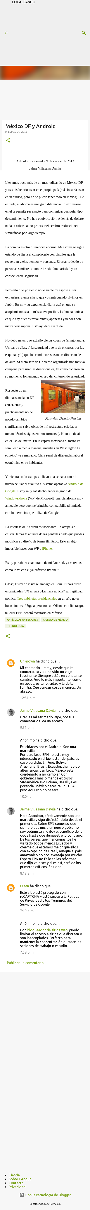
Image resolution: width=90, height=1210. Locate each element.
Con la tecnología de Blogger (47, 1195)
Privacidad (17, 1187)
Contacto (16, 1183)
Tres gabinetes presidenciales (37, 598)
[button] (7, 141)
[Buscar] (84, 33)
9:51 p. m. (27, 727)
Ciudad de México (55, 619)
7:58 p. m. (27, 952)
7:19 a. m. (27, 911)
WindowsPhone (16, 498)
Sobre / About (20, 1179)
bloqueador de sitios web (47, 930)
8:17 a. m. (27, 873)
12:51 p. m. (28, 698)
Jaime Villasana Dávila (38, 710)
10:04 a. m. (28, 796)
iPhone (47, 548)
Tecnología (15, 626)
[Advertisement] (51, 34)
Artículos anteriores (22, 619)
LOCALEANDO (23, 2)
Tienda (14, 1175)
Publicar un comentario (25, 963)
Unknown (27, 661)
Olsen (24, 886)
